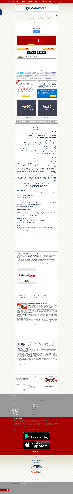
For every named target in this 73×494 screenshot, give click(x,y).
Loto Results (14, 407)
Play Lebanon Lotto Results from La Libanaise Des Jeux (26, 298)
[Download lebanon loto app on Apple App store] (41, 53)
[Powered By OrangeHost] (36, 473)
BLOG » (50, 1)
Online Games (14, 410)
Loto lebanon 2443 (15, 414)
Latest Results (34, 402)
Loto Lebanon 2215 (27, 253)
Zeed (13, 405)
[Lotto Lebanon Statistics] (19, 87)
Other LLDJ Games (15, 409)
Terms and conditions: (17, 418)
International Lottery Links (36, 488)
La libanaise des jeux (53, 72)
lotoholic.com (23, 483)
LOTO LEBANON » (23, 1)
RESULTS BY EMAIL (44, 1)
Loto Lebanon (14, 403)
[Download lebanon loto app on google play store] (32, 53)
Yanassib (13, 408)
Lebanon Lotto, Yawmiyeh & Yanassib (30, 429)
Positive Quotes (15, 411)
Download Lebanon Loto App (17, 397)
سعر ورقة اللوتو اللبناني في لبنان (36, 63)
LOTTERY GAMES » (14, 1)
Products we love (15, 413)
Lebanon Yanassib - (40, 398)
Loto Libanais (14, 406)
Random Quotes (15, 412)
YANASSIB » (37, 1)
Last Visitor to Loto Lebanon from (36, 456)
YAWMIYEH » (30, 1)
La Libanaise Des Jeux (46, 3)
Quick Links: (14, 395)
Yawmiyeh (14, 404)
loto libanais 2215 (41, 259)
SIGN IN (36, 31)
